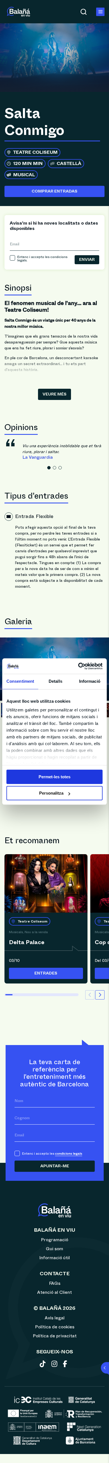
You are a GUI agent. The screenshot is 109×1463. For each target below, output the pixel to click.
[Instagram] (55, 1365)
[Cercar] (83, 11)
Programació (54, 1240)
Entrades (45, 973)
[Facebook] (66, 1365)
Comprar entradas (54, 191)
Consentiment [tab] (20, 681)
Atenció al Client (54, 1292)
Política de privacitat (55, 1336)
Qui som (54, 1249)
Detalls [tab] (55, 681)
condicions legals (68, 1153)
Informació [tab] (89, 681)
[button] (49, 467)
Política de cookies (54, 1327)
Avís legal (55, 1318)
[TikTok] (44, 1365)
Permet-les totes (54, 776)
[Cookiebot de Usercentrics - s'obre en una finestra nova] (78, 666)
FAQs (54, 1283)
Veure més (54, 394)
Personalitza (51, 793)
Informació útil (54, 1258)
